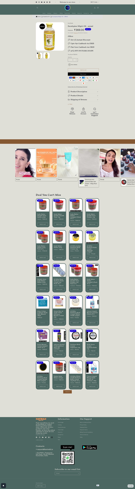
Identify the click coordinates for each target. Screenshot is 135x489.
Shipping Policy (83, 427)
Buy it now (83, 74)
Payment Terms (84, 429)
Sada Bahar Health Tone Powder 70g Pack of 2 (74, 281)
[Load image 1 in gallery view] (39, 55)
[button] (37, 7)
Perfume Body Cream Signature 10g (75, 346)
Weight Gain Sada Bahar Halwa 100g (41, 281)
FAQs (81, 437)
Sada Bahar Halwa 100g (58, 246)
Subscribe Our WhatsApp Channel (77, 86)
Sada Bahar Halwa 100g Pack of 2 (41, 247)
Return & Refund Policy (85, 422)
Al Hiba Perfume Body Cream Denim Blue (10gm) (42, 378)
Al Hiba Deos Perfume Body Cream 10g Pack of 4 (59, 281)
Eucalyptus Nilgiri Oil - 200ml (60, 16)
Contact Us (60, 434)
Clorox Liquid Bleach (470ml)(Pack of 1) (92, 312)
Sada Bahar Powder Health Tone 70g (59, 215)
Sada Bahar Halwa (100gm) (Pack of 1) (75, 216)
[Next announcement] (79, 2)
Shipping (76, 32)
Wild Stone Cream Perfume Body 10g (92, 347)
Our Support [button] (86, 419)
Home (39, 16)
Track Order (60, 429)
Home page (60, 422)
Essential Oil (46, 16)
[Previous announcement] (55, 2)
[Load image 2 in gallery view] (46, 55)
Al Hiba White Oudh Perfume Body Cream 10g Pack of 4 (75, 378)
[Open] (3, 485)
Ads (59, 439)
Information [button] (64, 419)
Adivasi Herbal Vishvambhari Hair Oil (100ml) (59, 347)
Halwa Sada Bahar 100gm (58, 377)
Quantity (70, 57)
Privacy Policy (83, 424)
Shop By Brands (61, 427)
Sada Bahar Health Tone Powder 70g (91, 215)
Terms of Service (84, 434)
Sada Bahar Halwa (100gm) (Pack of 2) (92, 281)
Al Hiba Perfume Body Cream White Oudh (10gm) (75, 313)
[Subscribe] (78, 473)
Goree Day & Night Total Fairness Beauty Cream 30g (59, 314)
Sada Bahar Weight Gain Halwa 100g (41, 215)
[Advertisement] (42, 129)
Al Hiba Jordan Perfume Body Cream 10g (75, 247)
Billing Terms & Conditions (86, 432)
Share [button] (70, 104)
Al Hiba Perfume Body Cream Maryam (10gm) (92, 249)
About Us (60, 432)
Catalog (60, 424)
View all (67, 391)
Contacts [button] (40, 446)
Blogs (59, 437)
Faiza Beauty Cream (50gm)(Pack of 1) (42, 346)
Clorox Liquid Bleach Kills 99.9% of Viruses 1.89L (92, 378)
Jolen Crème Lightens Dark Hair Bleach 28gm (42, 313)
